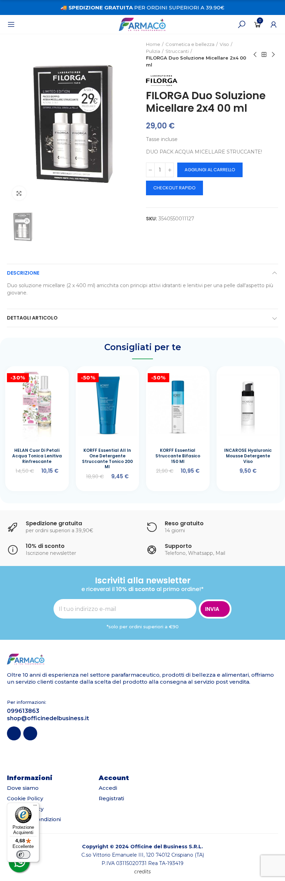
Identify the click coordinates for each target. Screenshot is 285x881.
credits (142, 871)
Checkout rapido (174, 187)
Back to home (264, 54)
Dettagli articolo (32, 317)
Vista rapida (49, 380)
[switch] (23, 854)
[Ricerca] (241, 24)
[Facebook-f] (14, 733)
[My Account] (273, 24)
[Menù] (11, 24)
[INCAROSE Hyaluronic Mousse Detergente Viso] (248, 405)
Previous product (255, 54)
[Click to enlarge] (19, 193)
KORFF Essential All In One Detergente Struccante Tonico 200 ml (107, 458)
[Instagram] (30, 733)
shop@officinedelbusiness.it (48, 718)
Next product (273, 54)
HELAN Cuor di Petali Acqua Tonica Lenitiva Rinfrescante (37, 455)
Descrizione (23, 272)
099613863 (23, 711)
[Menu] (35, 807)
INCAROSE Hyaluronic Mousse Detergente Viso (248, 455)
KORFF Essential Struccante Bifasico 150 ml (177, 455)
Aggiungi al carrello (210, 169)
